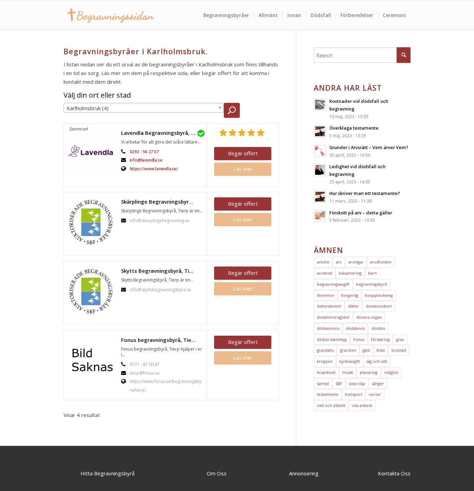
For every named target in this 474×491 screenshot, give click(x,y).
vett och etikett (331, 405)
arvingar (356, 261)
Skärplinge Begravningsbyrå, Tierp (162, 201)
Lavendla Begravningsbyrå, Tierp (162, 132)
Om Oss (217, 473)
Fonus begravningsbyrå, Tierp (158, 339)
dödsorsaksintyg (332, 339)
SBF (339, 383)
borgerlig (349, 295)
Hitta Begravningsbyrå (108, 473)
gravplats (325, 350)
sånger (378, 383)
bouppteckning (379, 295)
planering (369, 372)
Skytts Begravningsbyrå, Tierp (159, 270)
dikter (353, 306)
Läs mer (243, 168)
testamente (327, 394)
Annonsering (304, 473)
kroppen (325, 361)
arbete (323, 261)
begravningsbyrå (371, 284)
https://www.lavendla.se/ (154, 169)
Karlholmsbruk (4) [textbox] (88, 108)
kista (380, 350)
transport (353, 394)
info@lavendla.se (146, 160)
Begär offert (243, 153)
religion (391, 372)
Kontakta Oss (394, 473)
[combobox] (144, 108)
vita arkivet (362, 405)
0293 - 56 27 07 (144, 152)
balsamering (350, 273)
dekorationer (329, 306)
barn (372, 273)
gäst (366, 350)
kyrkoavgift (349, 361)
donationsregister (333, 317)
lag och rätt (376, 361)
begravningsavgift (333, 284)
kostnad (398, 350)
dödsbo (378, 328)
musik (347, 372)
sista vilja (357, 383)
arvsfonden (380, 261)
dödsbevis (355, 328)
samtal (323, 383)
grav (400, 339)
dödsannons (328, 328)
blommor (326, 295)
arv (339, 261)
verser (375, 394)
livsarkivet (326, 372)
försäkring (380, 339)
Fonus (358, 339)
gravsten (348, 350)
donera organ (369, 317)
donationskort (379, 306)
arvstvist (324, 273)
